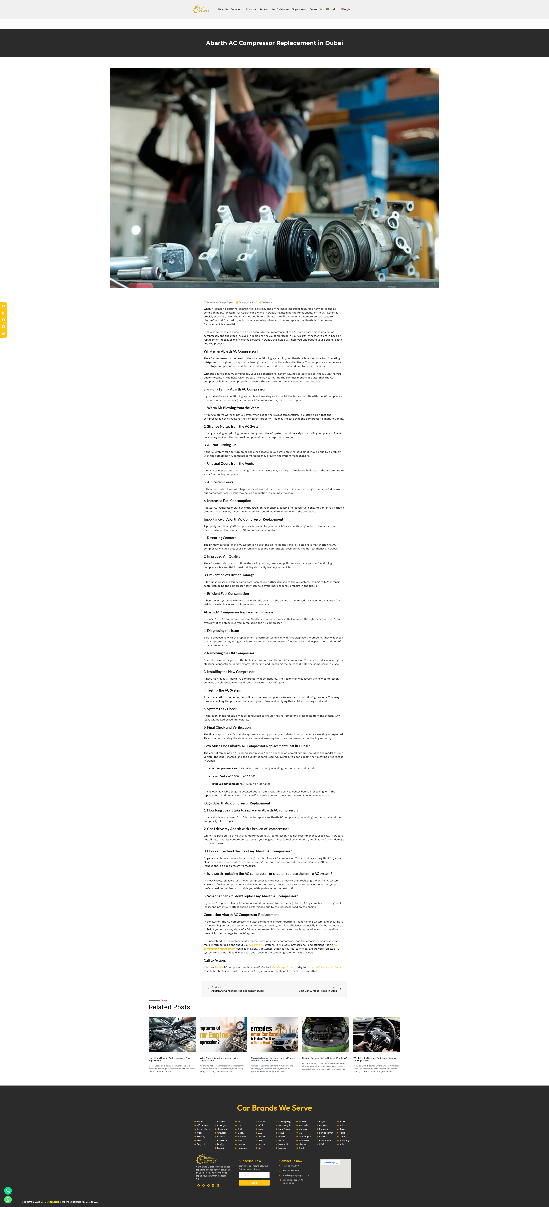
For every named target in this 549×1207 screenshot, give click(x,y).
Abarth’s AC (257, 944)
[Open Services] (242, 9)
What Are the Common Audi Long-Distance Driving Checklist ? (374, 1059)
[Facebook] (3, 306)
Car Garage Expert (283, 967)
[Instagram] (3, 313)
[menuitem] (330, 9)
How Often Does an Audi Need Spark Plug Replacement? (169, 1059)
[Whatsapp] (8, 1199)
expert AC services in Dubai (325, 967)
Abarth (219, 967)
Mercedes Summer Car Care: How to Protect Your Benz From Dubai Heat (273, 1059)
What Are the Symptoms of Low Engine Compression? (219, 1059)
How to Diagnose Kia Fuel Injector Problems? (324, 1057)
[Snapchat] (3, 320)
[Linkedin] (3, 327)
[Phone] (8, 1191)
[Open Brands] (255, 9)
